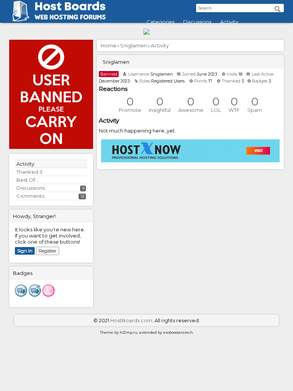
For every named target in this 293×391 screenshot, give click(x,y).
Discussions (197, 22)
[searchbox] (240, 8)
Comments (30, 196)
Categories (160, 22)
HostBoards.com (131, 320)
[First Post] (21, 294)
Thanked (29, 172)
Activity (229, 22)
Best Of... (27, 180)
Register (47, 251)
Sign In (24, 251)
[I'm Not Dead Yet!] (48, 294)
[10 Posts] (35, 294)
